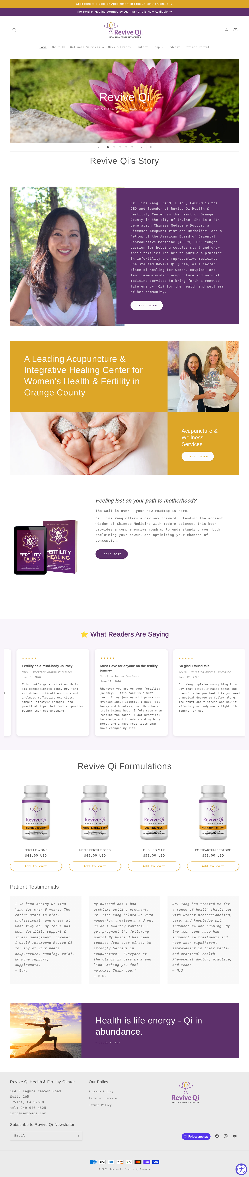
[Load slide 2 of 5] (114, 147)
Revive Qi (116, 1169)
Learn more (147, 305)
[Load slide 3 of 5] (120, 147)
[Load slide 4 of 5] (126, 147)
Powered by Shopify (137, 1169)
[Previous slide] (98, 147)
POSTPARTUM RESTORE (213, 850)
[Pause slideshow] (151, 147)
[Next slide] (141, 147)
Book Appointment (124, 114)
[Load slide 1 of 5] (108, 147)
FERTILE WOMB (36, 850)
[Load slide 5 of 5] (132, 147)
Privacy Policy (101, 1091)
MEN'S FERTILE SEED (95, 850)
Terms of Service (103, 1098)
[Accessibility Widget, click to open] (241, 1169)
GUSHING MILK (154, 850)
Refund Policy (100, 1105)
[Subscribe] (77, 1136)
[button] (14, 30)
